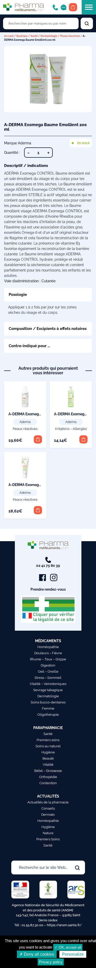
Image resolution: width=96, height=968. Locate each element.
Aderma (25, 422)
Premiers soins (48, 740)
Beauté (48, 758)
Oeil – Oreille (48, 671)
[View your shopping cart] (73, 7)
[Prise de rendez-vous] (63, 7)
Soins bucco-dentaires (48, 702)
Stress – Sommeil (48, 678)
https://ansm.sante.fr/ (64, 925)
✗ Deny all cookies (36, 954)
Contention (48, 783)
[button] (38, 439)
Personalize (73, 954)
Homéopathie (48, 647)
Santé (34, 36)
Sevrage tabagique (48, 690)
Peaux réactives (70, 36)
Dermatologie (48, 36)
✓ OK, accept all (68, 947)
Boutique (22, 36)
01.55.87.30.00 (32, 925)
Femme (48, 708)
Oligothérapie (48, 715)
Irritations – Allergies (71, 429)
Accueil (9, 36)
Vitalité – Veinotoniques (48, 684)
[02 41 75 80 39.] (55, 7)
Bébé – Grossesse (48, 771)
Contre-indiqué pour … (29, 346)
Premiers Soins (48, 839)
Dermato (48, 814)
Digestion (48, 665)
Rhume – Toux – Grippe (48, 659)
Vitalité (48, 765)
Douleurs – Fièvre (48, 653)
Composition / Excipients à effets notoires (48, 328)
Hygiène (48, 752)
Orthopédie (48, 777)
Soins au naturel (48, 746)
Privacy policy (50, 962)
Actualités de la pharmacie (48, 802)
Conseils (48, 808)
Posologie (18, 294)
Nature (48, 833)
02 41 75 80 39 (48, 565)
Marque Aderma (17, 143)
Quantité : (12, 152)
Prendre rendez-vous (48, 589)
